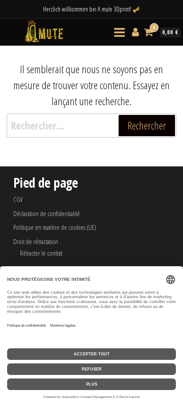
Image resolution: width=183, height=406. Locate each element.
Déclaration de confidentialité (46, 213)
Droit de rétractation (35, 241)
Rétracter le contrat (41, 252)
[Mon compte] (135, 31)
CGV (18, 199)
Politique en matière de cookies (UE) (54, 227)
